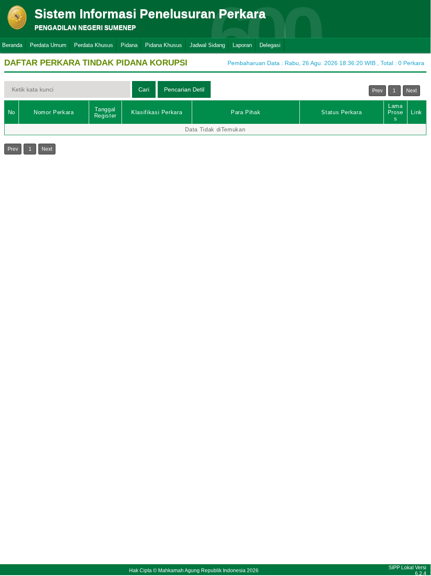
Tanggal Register (105, 112)
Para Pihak (246, 112)
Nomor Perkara (54, 112)
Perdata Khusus (93, 45)
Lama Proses (395, 112)
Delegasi (269, 45)
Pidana (129, 45)
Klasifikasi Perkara (156, 112)
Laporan (242, 45)
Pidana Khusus (163, 45)
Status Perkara (341, 112)
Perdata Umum (48, 45)
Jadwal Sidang (207, 45)
